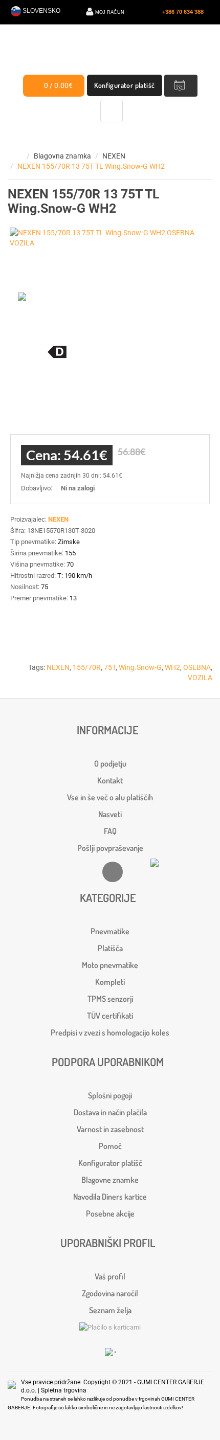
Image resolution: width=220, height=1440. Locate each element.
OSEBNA (197, 667)
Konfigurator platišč (124, 85)
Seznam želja (110, 1310)
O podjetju (110, 763)
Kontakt (110, 780)
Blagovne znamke (110, 1180)
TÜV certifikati (110, 1015)
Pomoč (110, 1146)
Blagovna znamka (62, 156)
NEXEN (113, 156)
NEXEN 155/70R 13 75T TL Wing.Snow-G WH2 (91, 166)
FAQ (110, 831)
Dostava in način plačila (110, 1112)
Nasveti (110, 814)
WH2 (172, 667)
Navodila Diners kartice (110, 1196)
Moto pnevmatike (110, 965)
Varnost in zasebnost (110, 1129)
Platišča (110, 948)
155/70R (87, 667)
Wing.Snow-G (140, 667)
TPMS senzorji (110, 999)
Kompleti (110, 982)
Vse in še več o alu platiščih (110, 797)
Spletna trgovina (63, 1390)
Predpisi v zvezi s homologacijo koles (110, 1032)
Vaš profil (110, 1276)
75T (110, 667)
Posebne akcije (110, 1213)
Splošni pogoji (110, 1095)
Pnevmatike (110, 931)
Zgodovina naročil (110, 1293)
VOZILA (200, 677)
